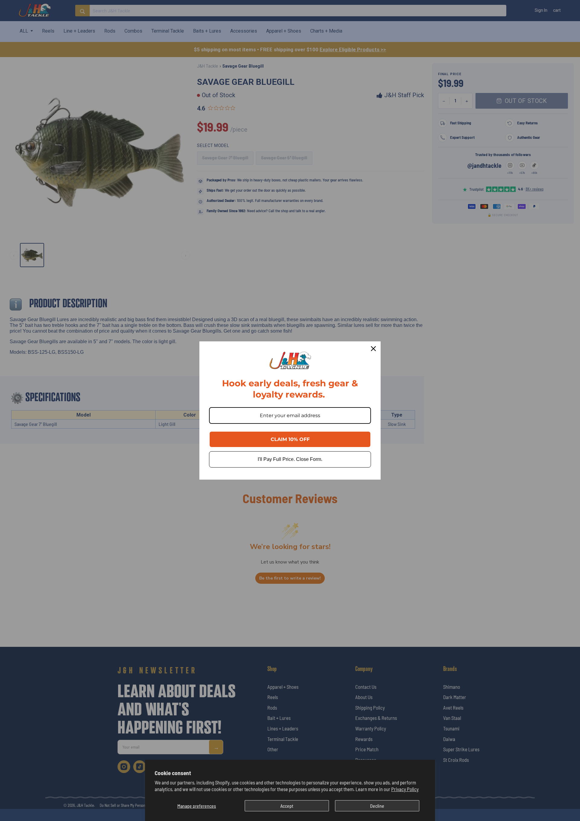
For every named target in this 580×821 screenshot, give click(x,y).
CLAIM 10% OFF (290, 439)
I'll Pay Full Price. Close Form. (290, 459)
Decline (377, 806)
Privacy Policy (405, 789)
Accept (286, 806)
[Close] (373, 348)
